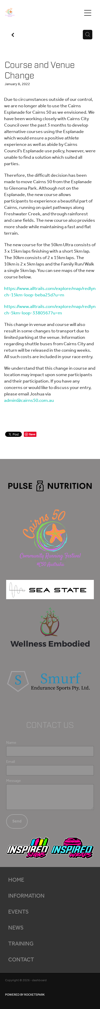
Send (17, 821)
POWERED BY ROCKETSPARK (25, 995)
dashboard (39, 980)
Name (11, 743)
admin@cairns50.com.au (29, 400)
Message (13, 781)
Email (10, 762)
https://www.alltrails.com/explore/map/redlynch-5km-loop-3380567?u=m (50, 309)
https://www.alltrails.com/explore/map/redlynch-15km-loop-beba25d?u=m (50, 291)
